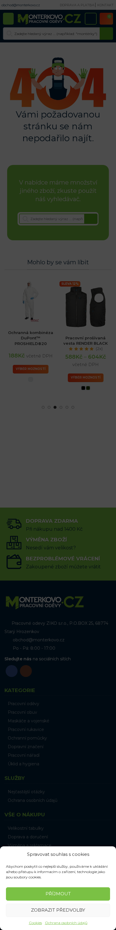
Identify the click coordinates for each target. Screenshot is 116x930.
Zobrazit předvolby (58, 910)
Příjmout (58, 893)
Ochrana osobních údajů (66, 923)
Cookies (35, 923)
